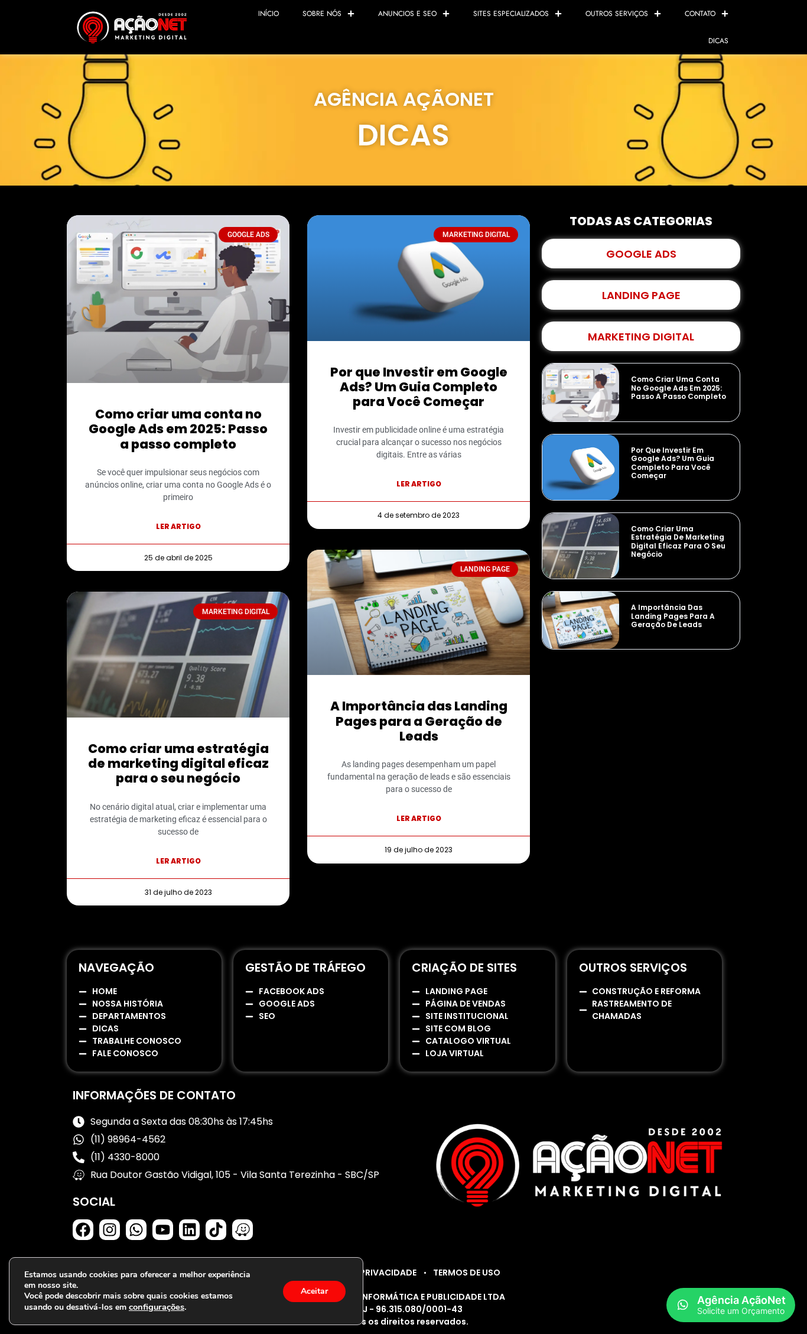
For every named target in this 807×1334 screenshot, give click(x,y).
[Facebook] (83, 1229)
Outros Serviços (616, 13)
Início (268, 13)
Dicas (718, 40)
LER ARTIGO (178, 526)
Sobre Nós (321, 13)
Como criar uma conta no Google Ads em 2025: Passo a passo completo (178, 428)
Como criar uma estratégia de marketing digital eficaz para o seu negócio (178, 763)
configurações (156, 1306)
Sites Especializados (511, 13)
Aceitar (314, 1291)
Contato (700, 13)
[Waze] (242, 1229)
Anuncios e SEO (407, 13)
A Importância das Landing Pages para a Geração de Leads (418, 720)
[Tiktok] (216, 1229)
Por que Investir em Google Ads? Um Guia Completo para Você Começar (418, 386)
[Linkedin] (189, 1229)
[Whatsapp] (136, 1229)
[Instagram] (109, 1229)
